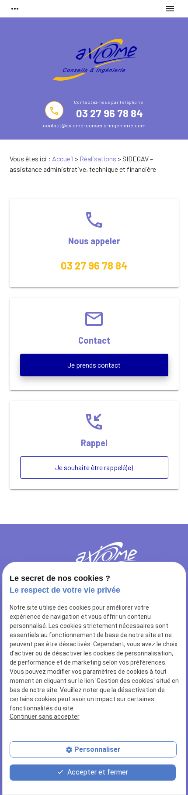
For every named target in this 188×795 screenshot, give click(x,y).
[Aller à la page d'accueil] (94, 62)
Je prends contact (94, 365)
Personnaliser (97, 749)
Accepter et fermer (97, 772)
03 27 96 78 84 (109, 113)
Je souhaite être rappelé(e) (94, 467)
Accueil (62, 158)
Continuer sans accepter (45, 716)
